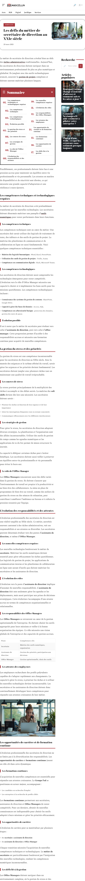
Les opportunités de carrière (43, 145)
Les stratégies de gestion (16, 143)
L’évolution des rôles (43, 107)
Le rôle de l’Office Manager (16, 150)
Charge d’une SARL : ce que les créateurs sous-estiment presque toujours (72, 143)
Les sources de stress (18, 136)
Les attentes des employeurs (42, 121)
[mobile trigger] (4, 5)
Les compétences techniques (16, 110)
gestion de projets (27, 77)
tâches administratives (14, 62)
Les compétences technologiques (16, 118)
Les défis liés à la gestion (42, 152)
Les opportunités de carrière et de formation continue (42, 129)
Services (9, 25)
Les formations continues (41, 137)
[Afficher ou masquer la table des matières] (39, 92)
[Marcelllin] (16, 5)
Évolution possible (17, 124)
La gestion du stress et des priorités (16, 130)
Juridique (66, 135)
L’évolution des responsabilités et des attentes (16, 158)
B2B (64, 110)
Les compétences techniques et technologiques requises (17, 102)
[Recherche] (75, 5)
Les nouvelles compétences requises (44, 101)
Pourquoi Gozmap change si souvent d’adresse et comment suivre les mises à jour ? (72, 94)
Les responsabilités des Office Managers (43, 114)
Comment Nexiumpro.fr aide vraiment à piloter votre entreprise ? (71, 118)
